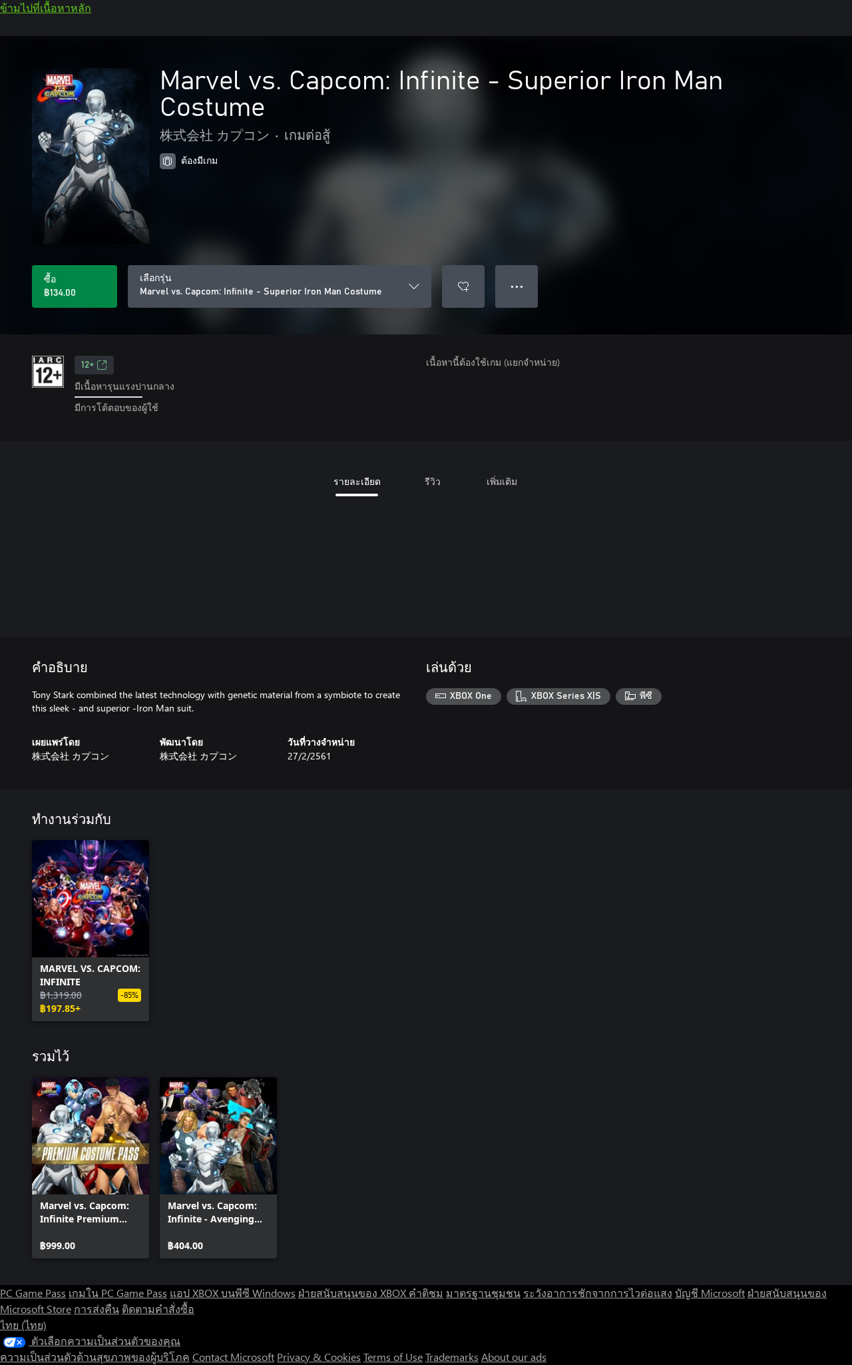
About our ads (513, 1357)
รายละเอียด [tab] (357, 481)
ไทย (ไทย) (23, 1325)
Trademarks (452, 1357)
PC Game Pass (33, 1293)
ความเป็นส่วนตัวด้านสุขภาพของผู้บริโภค (95, 1357)
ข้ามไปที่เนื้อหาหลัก (45, 8)
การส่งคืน (96, 1309)
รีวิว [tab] (433, 481)
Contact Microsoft (233, 1357)
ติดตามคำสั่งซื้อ (158, 1309)
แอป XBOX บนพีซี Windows (233, 1293)
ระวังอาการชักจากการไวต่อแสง (597, 1293)
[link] (90, 930)
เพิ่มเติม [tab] (502, 481)
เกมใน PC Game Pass (118, 1293)
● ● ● (517, 286)
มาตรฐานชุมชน (483, 1293)
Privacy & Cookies (319, 1357)
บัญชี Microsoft (710, 1293)
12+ (87, 365)
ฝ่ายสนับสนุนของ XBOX (353, 1293)
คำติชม (426, 1293)
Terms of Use (393, 1357)
